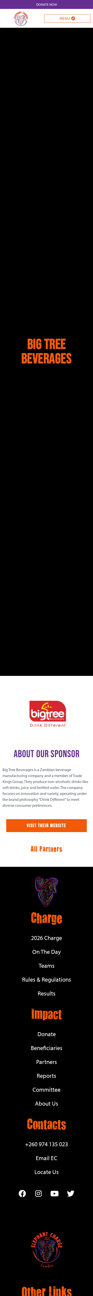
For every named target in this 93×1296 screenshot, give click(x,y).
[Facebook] (22, 1193)
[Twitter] (70, 1193)
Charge (46, 917)
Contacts (46, 1123)
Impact (46, 1013)
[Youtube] (54, 1193)
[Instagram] (38, 1193)
